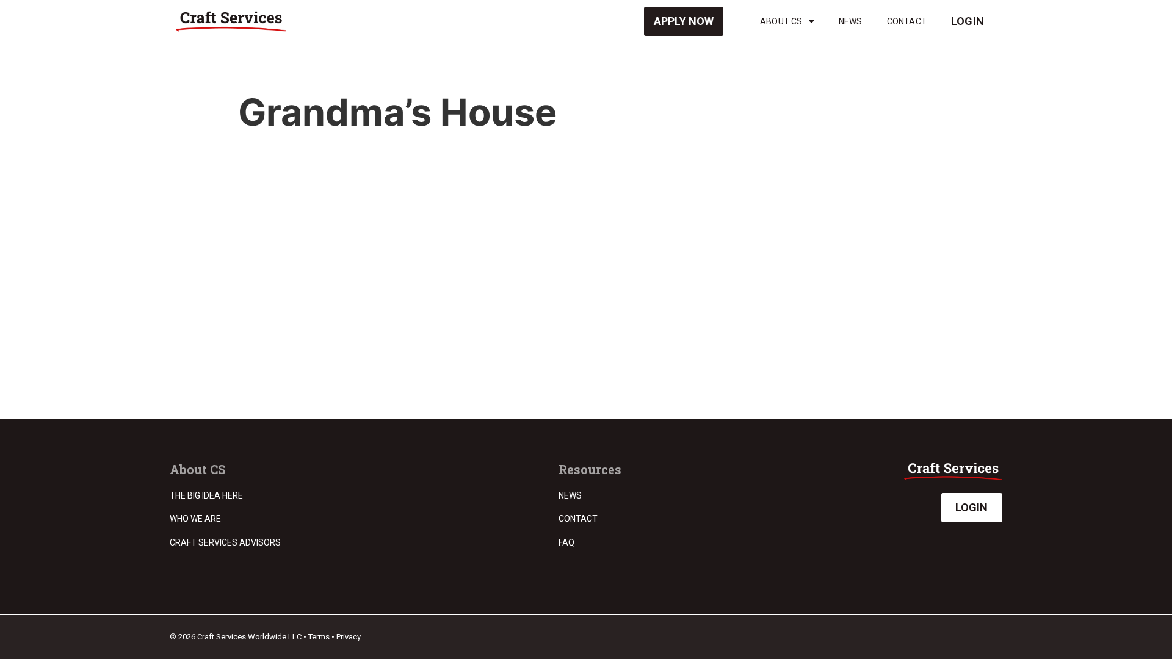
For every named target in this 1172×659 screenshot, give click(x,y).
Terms (319, 636)
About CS (781, 21)
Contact (907, 21)
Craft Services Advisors (225, 542)
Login (967, 21)
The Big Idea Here (206, 495)
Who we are (195, 519)
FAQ (566, 542)
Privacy (348, 636)
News (851, 21)
